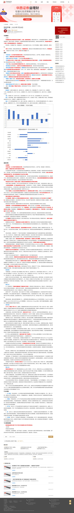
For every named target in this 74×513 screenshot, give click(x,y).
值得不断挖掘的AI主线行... (60, 75)
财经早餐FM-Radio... (8, 448)
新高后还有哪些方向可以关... (60, 78)
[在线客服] (70, 501)
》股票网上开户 (15, 501)
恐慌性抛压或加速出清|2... (60, 66)
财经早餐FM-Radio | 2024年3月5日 (19, 492)
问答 (36, 2)
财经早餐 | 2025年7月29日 (38, 458)
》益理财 (5, 503)
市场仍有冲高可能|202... (60, 67)
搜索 (51, 436)
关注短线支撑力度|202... (60, 82)
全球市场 (5, 28)
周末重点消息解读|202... (60, 80)
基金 (48, 2)
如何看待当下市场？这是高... (10, 447)
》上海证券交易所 (6, 507)
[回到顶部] (70, 503)
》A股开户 (20, 501)
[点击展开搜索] (69, 2)
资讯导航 (62, 2)
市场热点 (11, 24)
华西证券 (6, 24)
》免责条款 (10, 501)
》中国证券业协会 (12, 506)
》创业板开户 (16, 502)
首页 (31, 2)
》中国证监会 (6, 506)
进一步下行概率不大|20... (60, 73)
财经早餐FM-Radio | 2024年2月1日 (19, 485)
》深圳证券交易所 (13, 507)
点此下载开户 (20, 441)
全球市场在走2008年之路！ (26, 447)
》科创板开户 (6, 502)
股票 (42, 2)
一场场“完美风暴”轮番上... (42, 447)
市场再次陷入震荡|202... (60, 69)
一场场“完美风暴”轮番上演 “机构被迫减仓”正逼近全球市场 (24, 479)
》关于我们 (5, 501)
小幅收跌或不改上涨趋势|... (60, 76)
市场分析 (55, 2)
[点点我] (3, 11)
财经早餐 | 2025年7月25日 (9, 458)
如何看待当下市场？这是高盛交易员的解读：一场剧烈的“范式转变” (26, 465)
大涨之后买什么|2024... (59, 71)
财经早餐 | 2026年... (59, 44)
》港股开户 (10, 502)
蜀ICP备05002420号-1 (10, 509)
